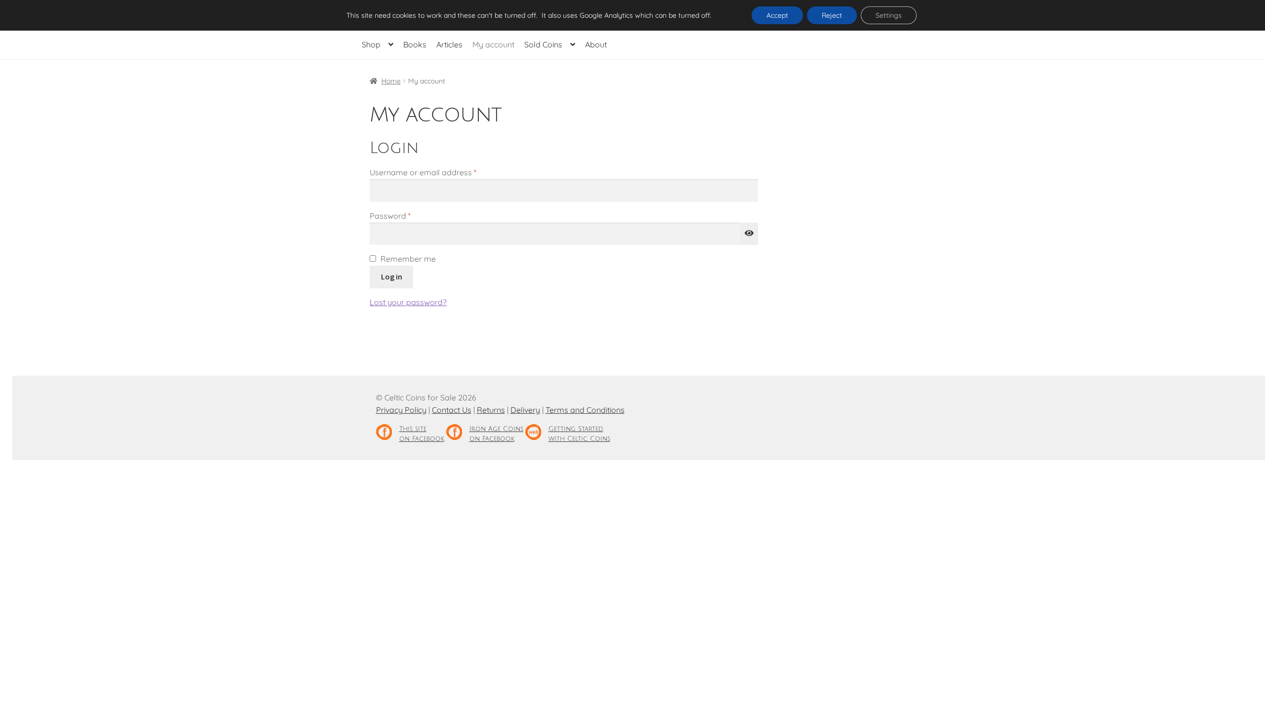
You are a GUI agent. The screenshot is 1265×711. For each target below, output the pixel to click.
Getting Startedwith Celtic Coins (579, 434)
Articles (449, 44)
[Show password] (749, 234)
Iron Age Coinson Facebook (496, 434)
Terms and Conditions (585, 410)
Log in (391, 276)
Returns (491, 410)
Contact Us (451, 410)
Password (406, 215)
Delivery (525, 410)
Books (414, 44)
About (596, 44)
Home (391, 81)
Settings (889, 15)
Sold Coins (543, 44)
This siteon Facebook (421, 434)
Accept (777, 15)
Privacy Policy (401, 410)
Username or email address (439, 172)
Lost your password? (408, 302)
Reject (832, 15)
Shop (371, 44)
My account (493, 44)
